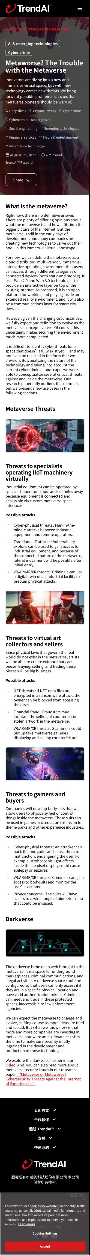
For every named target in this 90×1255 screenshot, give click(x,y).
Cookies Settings (45, 1233)
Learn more (26, 1224)
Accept (45, 1246)
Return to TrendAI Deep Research (38, 29)
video (10, 1065)
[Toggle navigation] (79, 8)
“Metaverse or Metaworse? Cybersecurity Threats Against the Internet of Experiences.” (43, 1078)
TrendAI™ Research (20, 162)
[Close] (84, 1199)
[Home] (45, 1164)
